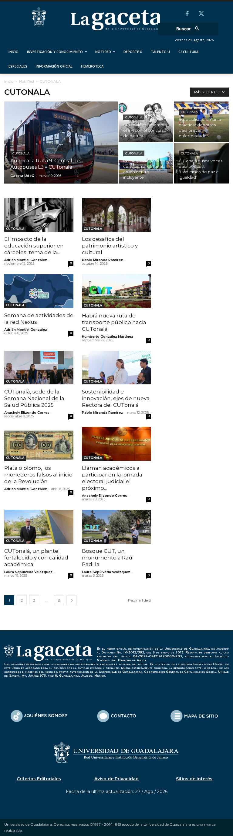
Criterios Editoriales (39, 778)
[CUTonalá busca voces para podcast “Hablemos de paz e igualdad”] (201, 163)
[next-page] (71, 600)
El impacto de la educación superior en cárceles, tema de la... (34, 245)
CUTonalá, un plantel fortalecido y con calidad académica (36, 557)
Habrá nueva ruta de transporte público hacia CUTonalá (114, 322)
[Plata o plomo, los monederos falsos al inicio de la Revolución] (38, 444)
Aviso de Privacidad (116, 778)
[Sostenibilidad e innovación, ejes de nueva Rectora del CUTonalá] (116, 368)
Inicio (8, 81)
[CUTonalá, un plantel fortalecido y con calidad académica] (38, 527)
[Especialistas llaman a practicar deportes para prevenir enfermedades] (201, 121)
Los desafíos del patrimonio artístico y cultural (110, 245)
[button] (189, 29)
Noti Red (26, 81)
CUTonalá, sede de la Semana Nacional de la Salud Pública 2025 (34, 398)
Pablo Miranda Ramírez (102, 260)
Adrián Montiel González (25, 260)
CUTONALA (20, 153)
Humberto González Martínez (107, 336)
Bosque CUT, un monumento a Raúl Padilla (108, 557)
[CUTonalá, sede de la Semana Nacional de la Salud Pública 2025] (38, 368)
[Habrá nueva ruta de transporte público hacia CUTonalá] (116, 291)
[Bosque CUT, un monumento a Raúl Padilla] (116, 527)
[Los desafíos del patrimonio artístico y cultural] (116, 215)
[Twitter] (201, 14)
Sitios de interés (194, 778)
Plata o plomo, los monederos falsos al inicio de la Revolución (38, 474)
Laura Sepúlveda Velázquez (28, 572)
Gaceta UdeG (22, 175)
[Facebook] (187, 14)
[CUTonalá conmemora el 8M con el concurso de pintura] (146, 121)
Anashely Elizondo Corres (26, 412)
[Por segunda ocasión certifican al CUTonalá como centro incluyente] (146, 163)
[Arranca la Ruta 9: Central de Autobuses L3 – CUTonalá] (61, 150)
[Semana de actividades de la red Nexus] (38, 291)
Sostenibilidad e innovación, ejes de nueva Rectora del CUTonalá (116, 398)
